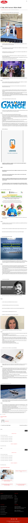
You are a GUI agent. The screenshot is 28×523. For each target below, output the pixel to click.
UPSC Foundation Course (4, 506)
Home (15, 495)
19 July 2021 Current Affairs (23, 425)
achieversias (7, 421)
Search (1, 429)
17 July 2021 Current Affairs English (6, 425)
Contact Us (16, 501)
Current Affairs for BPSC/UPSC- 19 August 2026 (6, 438)
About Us (16, 496)
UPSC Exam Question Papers (4, 435)
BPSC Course (16, 498)
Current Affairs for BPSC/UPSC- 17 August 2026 (6, 441)
